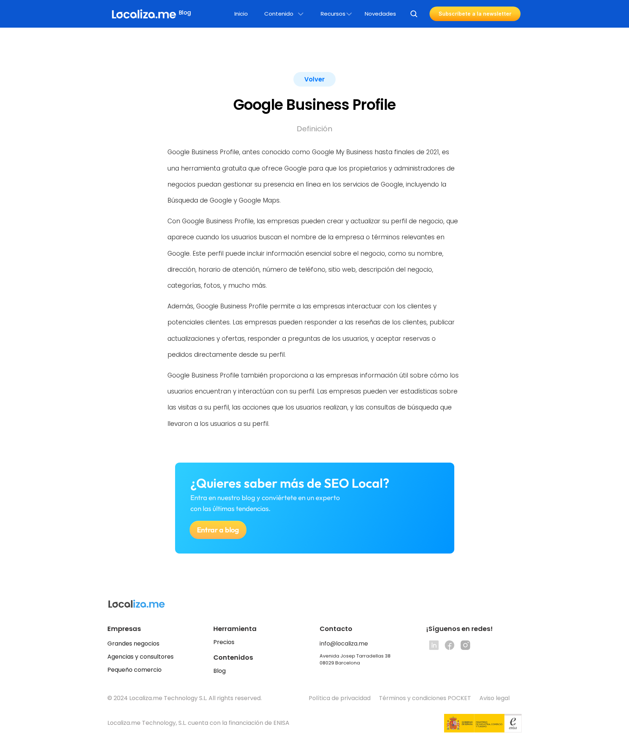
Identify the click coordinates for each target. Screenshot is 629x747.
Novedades (380, 13)
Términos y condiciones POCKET (425, 698)
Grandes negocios (133, 643)
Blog (219, 671)
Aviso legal (495, 698)
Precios (223, 642)
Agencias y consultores (140, 656)
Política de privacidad (340, 698)
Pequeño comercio (134, 670)
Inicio (241, 13)
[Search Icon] (414, 14)
